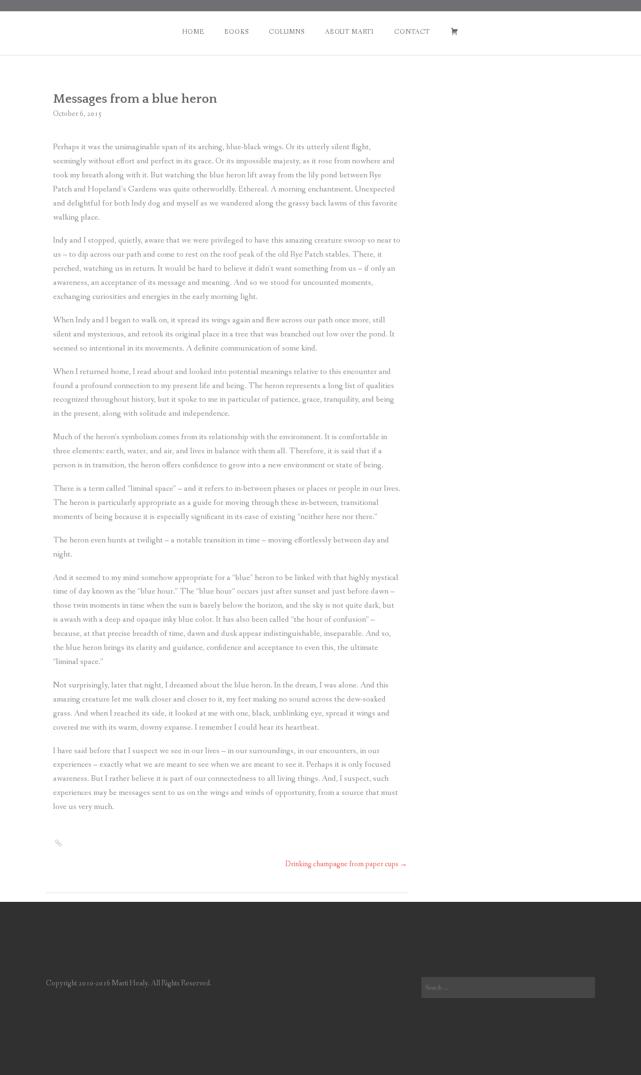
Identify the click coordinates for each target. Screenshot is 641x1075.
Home (193, 32)
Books (236, 32)
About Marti (349, 32)
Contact (412, 32)
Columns (287, 32)
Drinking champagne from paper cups (346, 864)
